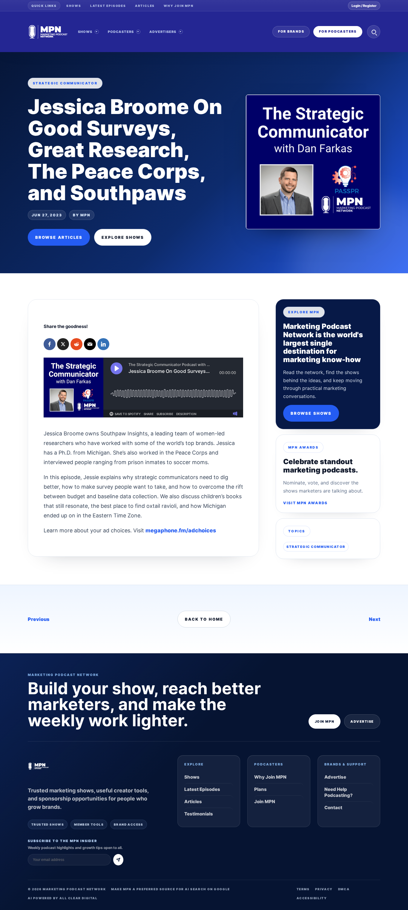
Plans (260, 789)
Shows (73, 5)
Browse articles (58, 237)
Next (374, 619)
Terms (303, 889)
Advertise (362, 721)
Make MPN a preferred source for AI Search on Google (170, 889)
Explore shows (123, 237)
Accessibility (312, 898)
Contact (333, 807)
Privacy (324, 889)
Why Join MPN (179, 5)
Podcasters (121, 32)
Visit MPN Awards (305, 503)
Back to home (204, 619)
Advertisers (163, 32)
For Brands (291, 31)
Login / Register (364, 6)
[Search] (373, 31)
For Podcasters (338, 31)
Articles (145, 5)
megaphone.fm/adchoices (180, 530)
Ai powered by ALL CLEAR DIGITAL (63, 898)
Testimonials (198, 814)
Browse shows (311, 413)
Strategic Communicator (315, 547)
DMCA (343, 889)
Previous (38, 619)
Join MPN (324, 721)
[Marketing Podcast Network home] (48, 31)
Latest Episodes (108, 5)
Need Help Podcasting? (338, 792)
